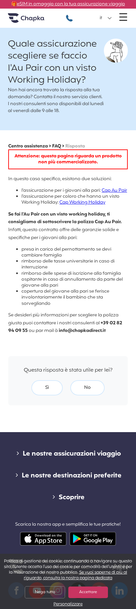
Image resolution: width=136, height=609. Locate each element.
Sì (47, 387)
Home (34, 20)
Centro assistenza (28, 146)
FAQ (56, 146)
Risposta (75, 146)
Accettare (88, 592)
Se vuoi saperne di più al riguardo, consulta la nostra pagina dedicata (75, 575)
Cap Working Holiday (82, 202)
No (87, 387)
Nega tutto (45, 592)
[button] (106, 18)
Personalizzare (68, 604)
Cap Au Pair (114, 190)
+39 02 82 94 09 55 (69, 15)
